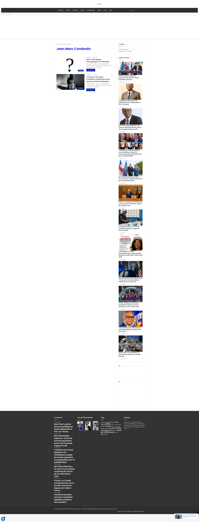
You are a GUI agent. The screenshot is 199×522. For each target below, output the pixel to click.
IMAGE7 (89, 57)
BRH (108, 424)
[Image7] (99, 4)
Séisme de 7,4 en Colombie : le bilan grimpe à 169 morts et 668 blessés (129, 354)
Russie (115, 430)
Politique (75, 10)
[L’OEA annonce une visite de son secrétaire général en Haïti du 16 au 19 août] (131, 319)
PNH (111, 430)
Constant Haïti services (110, 508)
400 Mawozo (104, 422)
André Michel (111, 422)
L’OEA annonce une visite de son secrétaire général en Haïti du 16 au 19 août (130, 329)
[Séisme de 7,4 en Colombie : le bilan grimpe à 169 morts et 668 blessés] (131, 343)
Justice (82, 10)
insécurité (114, 426)
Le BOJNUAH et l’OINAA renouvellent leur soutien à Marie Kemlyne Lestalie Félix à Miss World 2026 (130, 254)
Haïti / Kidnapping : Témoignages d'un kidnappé (97, 60)
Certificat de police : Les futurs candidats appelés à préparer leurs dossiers (129, 228)
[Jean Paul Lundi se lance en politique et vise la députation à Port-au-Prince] (131, 92)
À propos (119, 511)
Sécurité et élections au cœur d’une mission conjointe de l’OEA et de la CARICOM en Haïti (130, 179)
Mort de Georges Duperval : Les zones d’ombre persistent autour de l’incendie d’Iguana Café (130, 127)
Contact (68, 10)
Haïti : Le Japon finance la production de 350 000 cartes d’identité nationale (129, 77)
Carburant (113, 424)
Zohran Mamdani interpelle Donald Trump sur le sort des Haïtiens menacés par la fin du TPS (130, 280)
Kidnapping (105, 430)
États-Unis (104, 434)
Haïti (109, 426)
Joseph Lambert (105, 428)
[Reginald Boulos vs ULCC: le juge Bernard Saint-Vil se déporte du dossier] (95, 428)
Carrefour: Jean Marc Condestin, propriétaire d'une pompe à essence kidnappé (98, 79)
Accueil (58, 44)
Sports (99, 10)
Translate (130, 51)
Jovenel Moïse (115, 428)
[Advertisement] (99, 27)
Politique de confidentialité (133, 511)
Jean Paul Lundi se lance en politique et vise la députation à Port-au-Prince (129, 102)
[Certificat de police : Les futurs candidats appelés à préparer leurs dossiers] (131, 217)
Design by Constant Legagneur (90, 508)
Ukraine (116, 432)
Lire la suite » (91, 70)
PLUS (110, 10)
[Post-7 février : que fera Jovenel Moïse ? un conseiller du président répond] (80, 428)
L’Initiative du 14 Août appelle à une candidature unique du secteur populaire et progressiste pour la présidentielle (130, 153)
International (91, 10)
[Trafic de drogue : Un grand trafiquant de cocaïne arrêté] (88, 428)
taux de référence (111, 431)
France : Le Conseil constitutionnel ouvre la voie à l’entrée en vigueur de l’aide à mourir (130, 203)
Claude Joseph (118, 424)
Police (105, 10)
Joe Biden (118, 426)
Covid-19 (103, 426)
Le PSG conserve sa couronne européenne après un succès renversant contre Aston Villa (129, 305)
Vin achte (60, 10)
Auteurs (143, 511)
